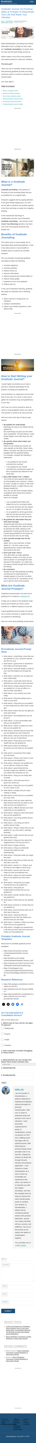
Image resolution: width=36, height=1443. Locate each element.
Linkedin (23, 1245)
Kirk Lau (19, 1089)
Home (2, 21)
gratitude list (25, 596)
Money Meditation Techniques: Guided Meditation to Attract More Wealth (17, 1352)
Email (4, 1294)
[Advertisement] (18, 129)
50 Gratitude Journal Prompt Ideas (12, 101)
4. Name (8, 1068)
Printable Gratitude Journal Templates (13, 104)
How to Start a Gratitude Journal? (12, 96)
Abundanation (6, 1)
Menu (32, 1)
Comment (6, 1264)
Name (4, 1286)
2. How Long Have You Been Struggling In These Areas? (16, 1052)
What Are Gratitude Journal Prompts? (13, 98)
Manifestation (9, 21)
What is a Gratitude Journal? (10, 90)
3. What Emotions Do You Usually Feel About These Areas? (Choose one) (16, 1061)
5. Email (8, 1075)
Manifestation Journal (7, 22)
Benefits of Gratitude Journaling (11, 93)
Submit (4, 1082)
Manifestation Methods (20, 21)
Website (5, 1301)
